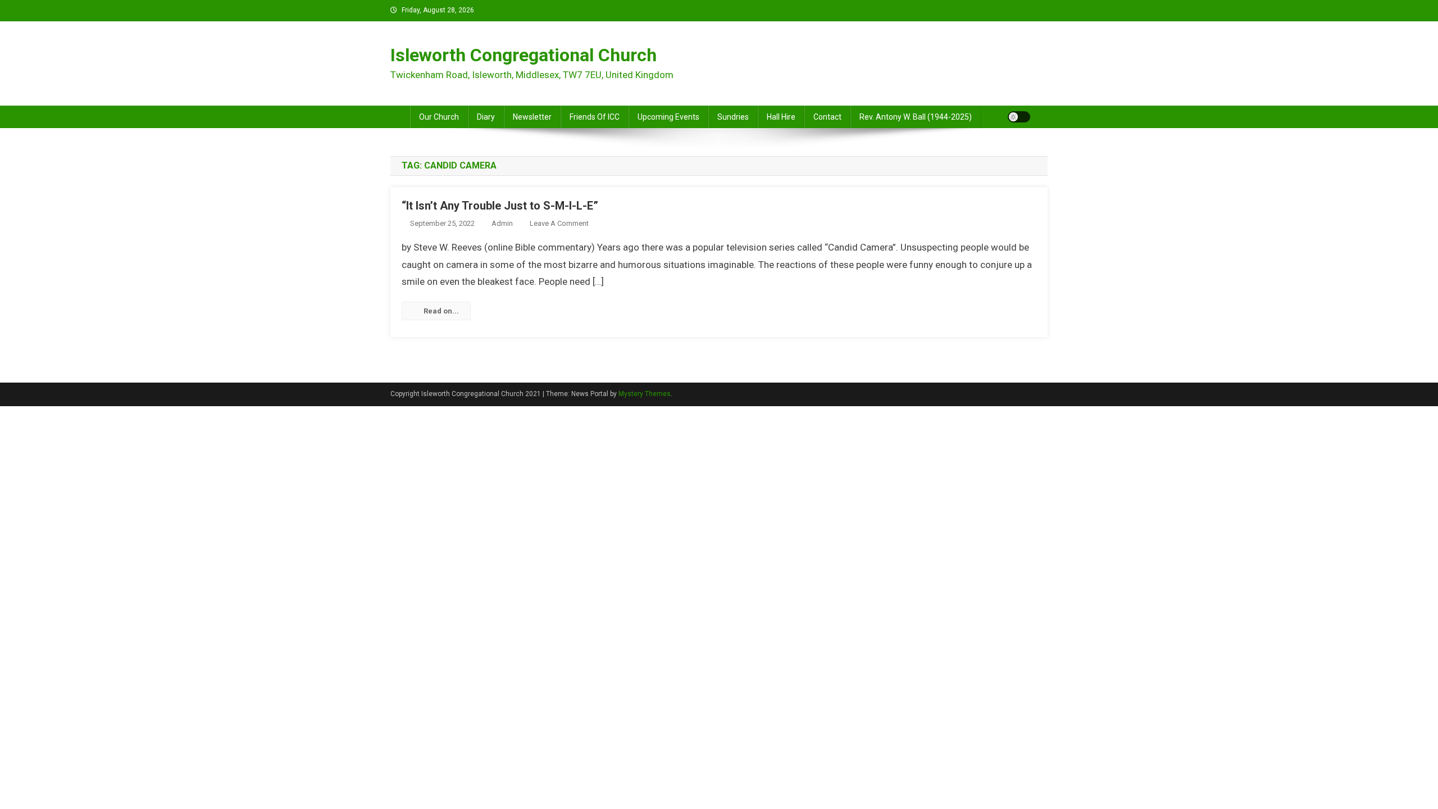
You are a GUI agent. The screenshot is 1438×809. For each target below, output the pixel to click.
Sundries (733, 116)
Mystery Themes (644, 394)
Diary (486, 116)
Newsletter (532, 116)
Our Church (439, 116)
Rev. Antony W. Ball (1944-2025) (915, 116)
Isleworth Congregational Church (523, 55)
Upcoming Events (668, 116)
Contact (827, 116)
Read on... (441, 311)
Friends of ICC (595, 116)
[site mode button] (1019, 116)
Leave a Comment (559, 223)
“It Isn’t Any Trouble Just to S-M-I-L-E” (500, 205)
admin (502, 223)
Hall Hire (781, 116)
